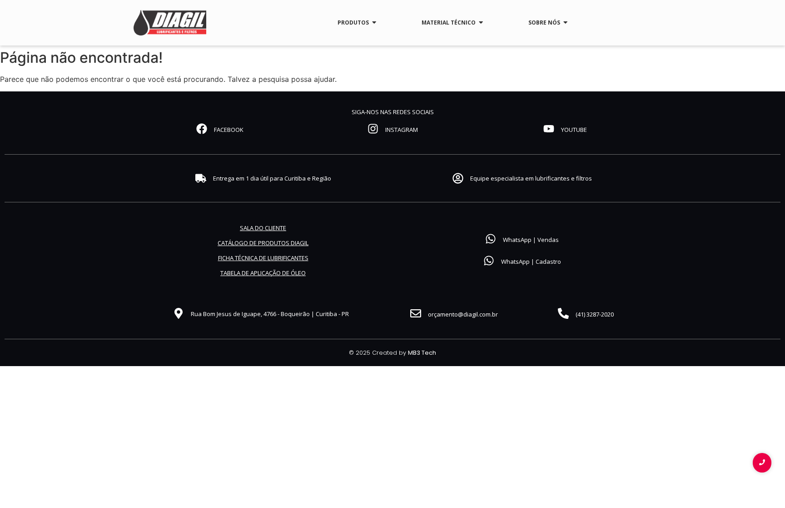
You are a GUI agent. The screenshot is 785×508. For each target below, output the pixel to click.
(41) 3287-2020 (595, 314)
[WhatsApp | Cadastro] (488, 261)
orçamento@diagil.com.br (463, 314)
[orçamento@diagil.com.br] (415, 314)
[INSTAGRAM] (373, 129)
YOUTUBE (574, 130)
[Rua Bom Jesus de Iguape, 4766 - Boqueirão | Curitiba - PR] (178, 314)
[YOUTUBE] (548, 129)
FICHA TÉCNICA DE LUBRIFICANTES (263, 258)
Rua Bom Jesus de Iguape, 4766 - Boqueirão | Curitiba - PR (270, 314)
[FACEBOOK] (201, 129)
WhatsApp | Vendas (531, 240)
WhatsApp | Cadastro (531, 261)
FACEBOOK (228, 130)
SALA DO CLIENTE (263, 228)
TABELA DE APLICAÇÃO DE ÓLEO (263, 273)
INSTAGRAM (401, 130)
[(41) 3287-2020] (563, 314)
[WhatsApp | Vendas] (490, 239)
